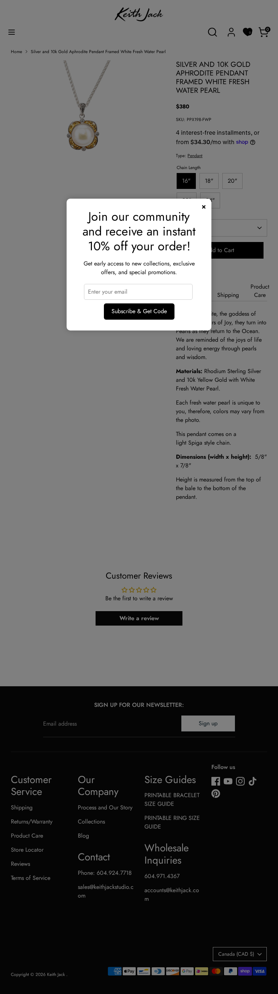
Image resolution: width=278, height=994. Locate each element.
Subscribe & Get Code (139, 311)
